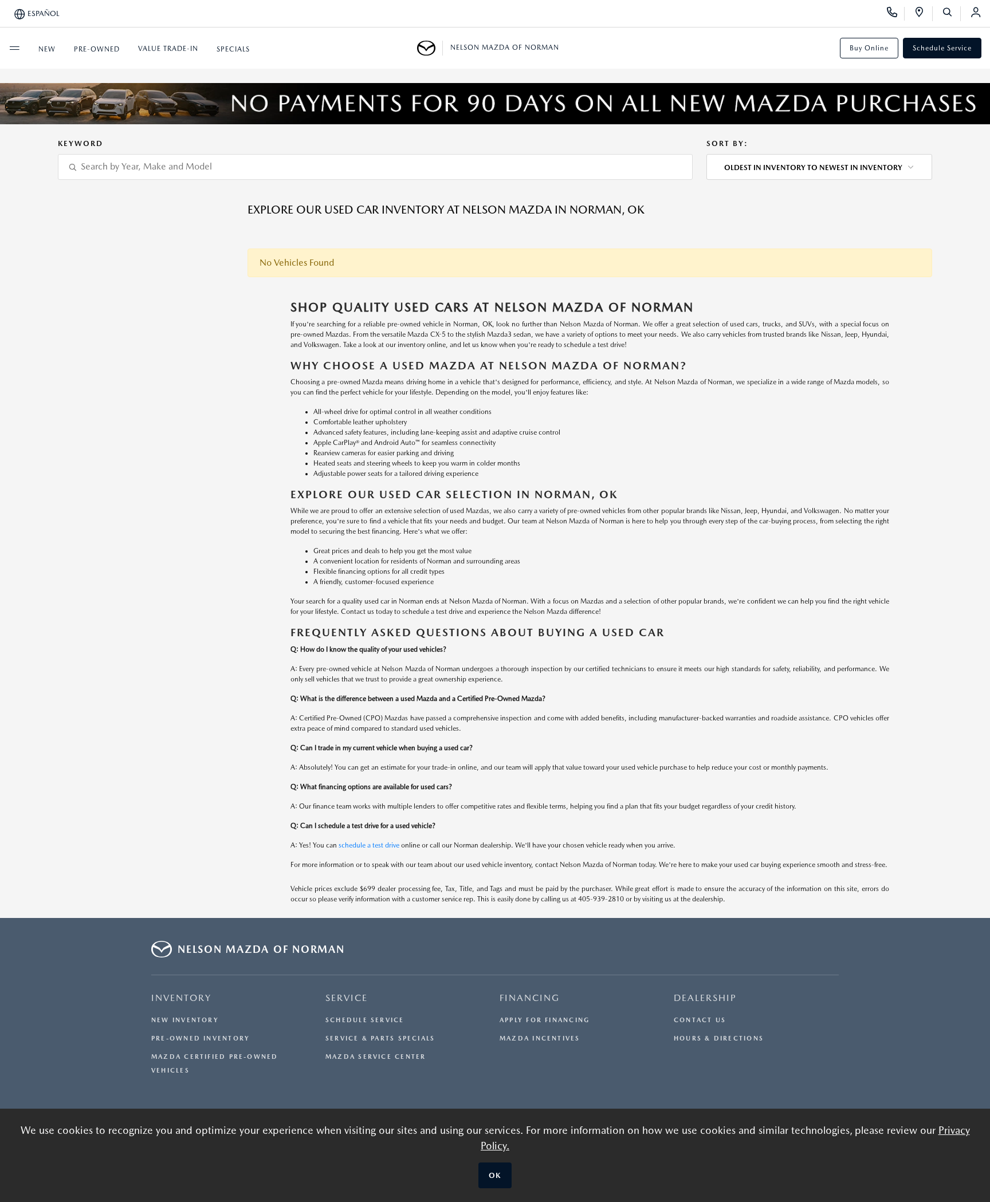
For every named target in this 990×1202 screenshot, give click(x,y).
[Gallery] (495, 103)
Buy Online (869, 48)
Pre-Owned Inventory (200, 1038)
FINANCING (530, 997)
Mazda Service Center (375, 1057)
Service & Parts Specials (380, 1038)
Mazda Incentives (540, 1038)
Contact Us (700, 1020)
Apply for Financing (545, 1020)
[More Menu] (14, 48)
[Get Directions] (923, 13)
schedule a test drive (369, 845)
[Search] (951, 13)
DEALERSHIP (705, 997)
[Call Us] (896, 14)
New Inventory (185, 1020)
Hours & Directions (719, 1038)
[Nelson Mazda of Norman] (430, 48)
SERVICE (346, 997)
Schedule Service (942, 48)
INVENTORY (181, 997)
